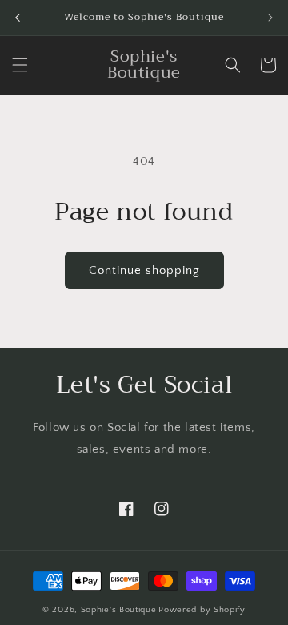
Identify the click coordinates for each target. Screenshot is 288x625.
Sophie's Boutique (119, 610)
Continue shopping (144, 270)
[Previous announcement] (17, 17)
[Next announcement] (270, 17)
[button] (20, 65)
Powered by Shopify (202, 610)
